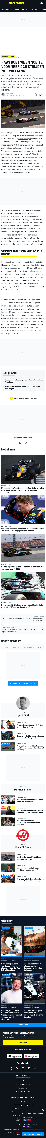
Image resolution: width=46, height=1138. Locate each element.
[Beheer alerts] (26, 442)
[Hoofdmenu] (4, 3)
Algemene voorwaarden (11, 1130)
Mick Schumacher (23, 145)
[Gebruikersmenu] (41, 3)
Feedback (23, 1101)
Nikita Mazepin (24, 138)
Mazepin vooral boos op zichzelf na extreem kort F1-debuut (24, 381)
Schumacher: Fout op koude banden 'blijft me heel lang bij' (22, 387)
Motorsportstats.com (23, 1091)
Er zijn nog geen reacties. (23, 647)
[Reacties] (41, 94)
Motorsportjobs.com (23, 1084)
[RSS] (34, 1068)
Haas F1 (25, 222)
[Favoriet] (35, 94)
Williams (20, 166)
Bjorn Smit (9, 93)
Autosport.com (23, 1088)
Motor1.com (23, 1081)
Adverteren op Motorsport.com (23, 1105)
